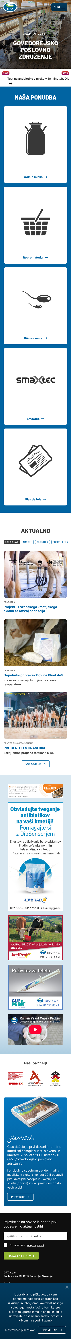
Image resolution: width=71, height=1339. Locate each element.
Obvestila (42, 542)
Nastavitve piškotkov (20, 1330)
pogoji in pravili (35, 1245)
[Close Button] (67, 1287)
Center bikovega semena (18, 743)
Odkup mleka (60, 542)
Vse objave (12, 542)
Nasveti (27, 542)
